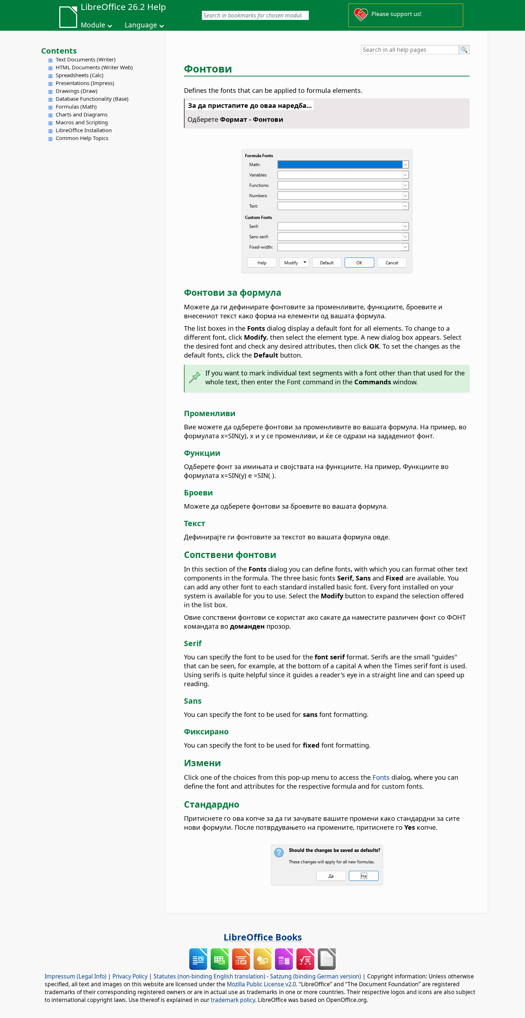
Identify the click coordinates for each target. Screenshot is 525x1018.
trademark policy (233, 1000)
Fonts (381, 777)
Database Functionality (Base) (92, 98)
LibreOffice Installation (84, 130)
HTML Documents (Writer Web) (94, 67)
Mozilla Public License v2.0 (261, 984)
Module (93, 25)
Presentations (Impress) (85, 82)
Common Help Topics (82, 137)
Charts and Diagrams (82, 114)
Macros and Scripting (82, 122)
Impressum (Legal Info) (75, 976)
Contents (59, 50)
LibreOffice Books (263, 937)
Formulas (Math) (76, 106)
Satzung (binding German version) (315, 976)
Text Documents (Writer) (86, 59)
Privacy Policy (130, 976)
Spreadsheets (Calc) (80, 75)
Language (141, 25)
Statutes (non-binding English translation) (209, 976)
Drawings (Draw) (77, 90)
